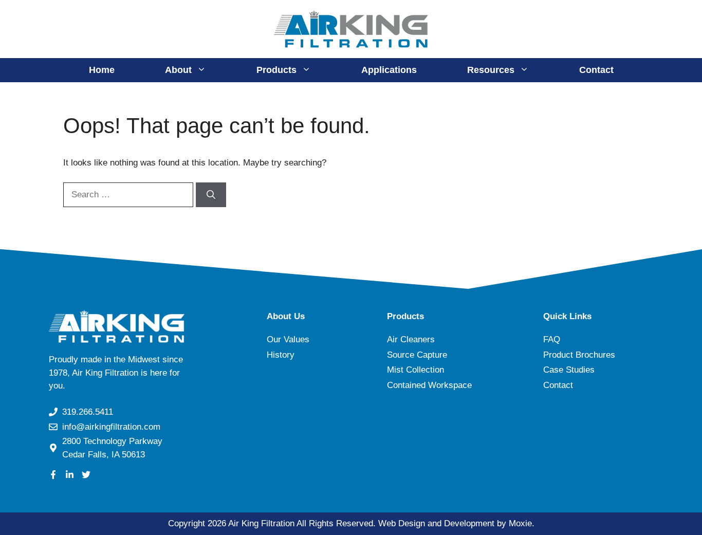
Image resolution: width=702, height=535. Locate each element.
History (280, 355)
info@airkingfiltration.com (111, 427)
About (178, 70)
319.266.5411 (87, 412)
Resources (490, 70)
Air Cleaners (411, 339)
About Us (286, 316)
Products (276, 70)
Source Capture (417, 355)
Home (102, 70)
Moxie (520, 523)
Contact (596, 70)
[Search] (211, 194)
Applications (389, 70)
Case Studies (569, 370)
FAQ (551, 339)
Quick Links (567, 316)
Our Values (288, 339)
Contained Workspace (429, 385)
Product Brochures (579, 355)
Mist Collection (415, 370)
